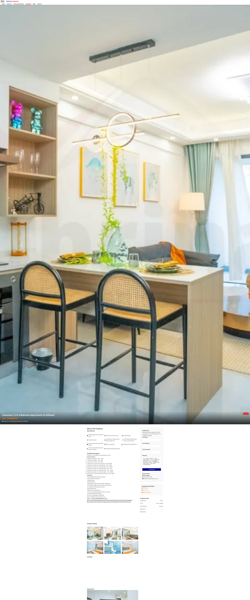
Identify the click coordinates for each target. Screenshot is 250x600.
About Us (9, 4)
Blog (34, 4)
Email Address (146, 443)
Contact (39, 4)
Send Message (152, 469)
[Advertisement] (125, 513)
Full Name (145, 437)
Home (3, 4)
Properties (28, 4)
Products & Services (19, 4)
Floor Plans (145, 490)
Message (144, 455)
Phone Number (146, 449)
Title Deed (145, 488)
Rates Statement (147, 492)
